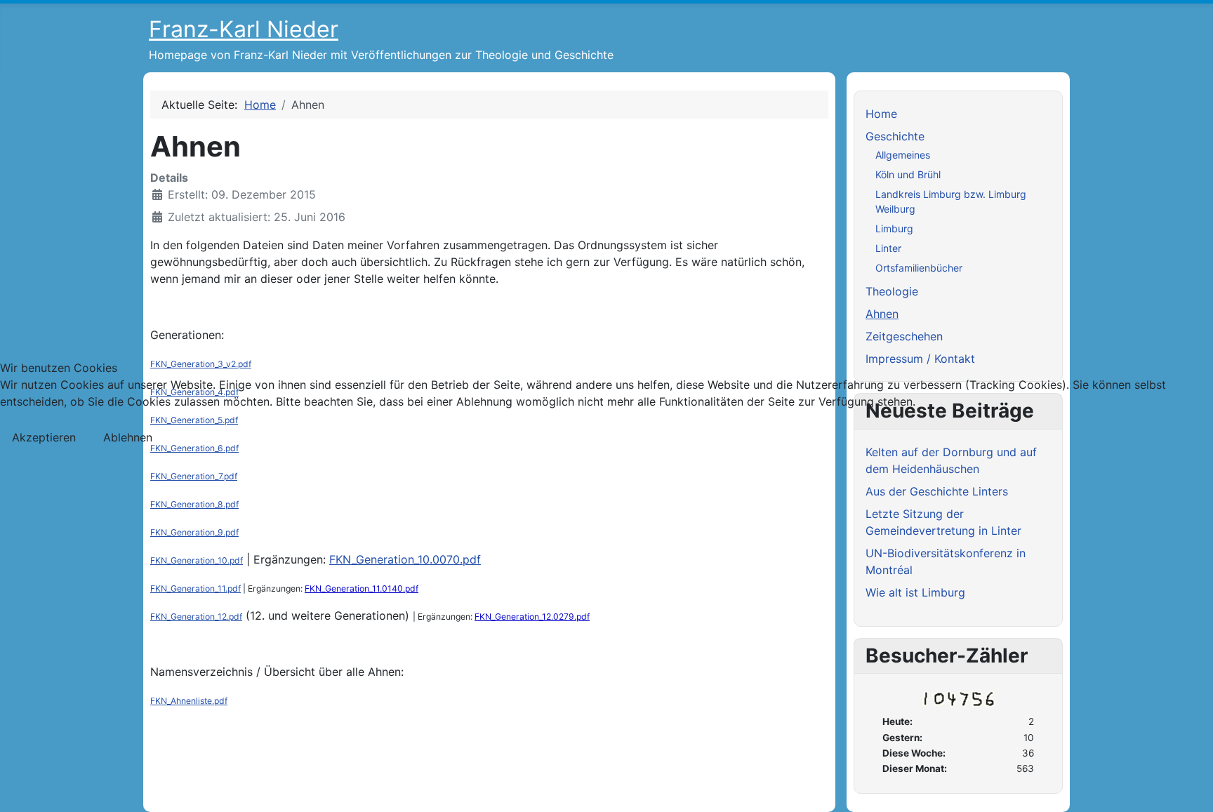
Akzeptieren (44, 437)
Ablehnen (127, 437)
